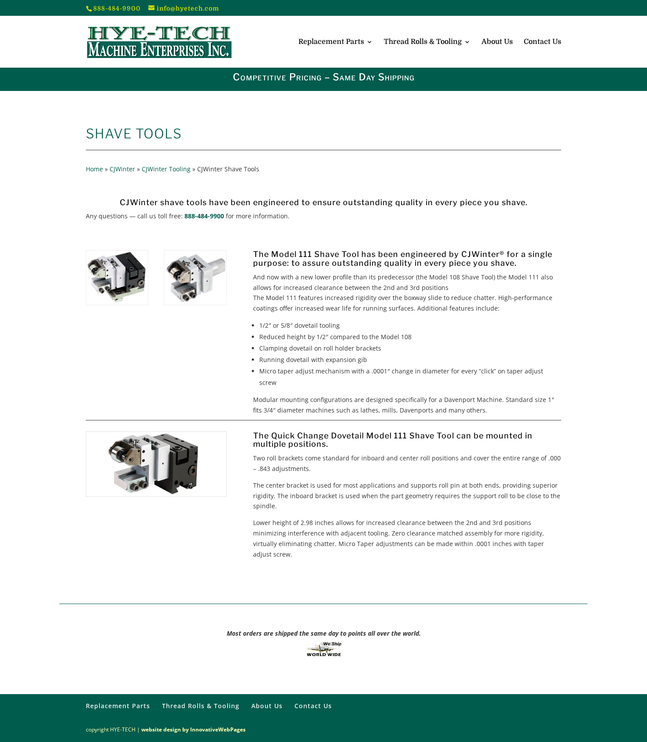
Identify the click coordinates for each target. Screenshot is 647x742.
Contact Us (542, 42)
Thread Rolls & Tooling (423, 42)
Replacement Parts (331, 42)
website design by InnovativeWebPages (193, 729)
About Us (497, 42)
